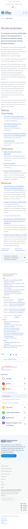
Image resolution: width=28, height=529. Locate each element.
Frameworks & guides (6, 468)
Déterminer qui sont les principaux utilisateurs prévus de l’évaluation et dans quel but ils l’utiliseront (17, 304)
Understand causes (13, 412)
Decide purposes (9, 18)
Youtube (24, 507)
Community (3, 476)
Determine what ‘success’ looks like (10, 402)
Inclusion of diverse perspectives (13, 170)
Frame (8, 389)
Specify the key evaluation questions (11, 399)
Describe (9, 407)
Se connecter (16, 1)
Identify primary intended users (9, 392)
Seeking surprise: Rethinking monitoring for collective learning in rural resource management (15, 221)
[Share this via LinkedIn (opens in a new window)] (16, 354)
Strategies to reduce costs (10, 338)
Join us (10, 1)
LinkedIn (25, 510)
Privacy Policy (4, 520)
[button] (23, 12)
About (20, 4)
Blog (12, 4)
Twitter (24, 503)
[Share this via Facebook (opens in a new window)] (13, 354)
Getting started (4, 465)
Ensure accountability (9, 163)
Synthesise (10, 418)
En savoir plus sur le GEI (8, 455)
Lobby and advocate (9, 141)
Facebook (25, 505)
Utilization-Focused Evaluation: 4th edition (15, 234)
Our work (8, 4)
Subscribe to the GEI (7, 499)
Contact (16, 4)
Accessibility (3, 518)
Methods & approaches (6, 471)
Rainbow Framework (6, 369)
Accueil (2, 18)
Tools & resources (5, 473)
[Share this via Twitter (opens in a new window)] (10, 354)
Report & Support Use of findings (13, 424)
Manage (8, 378)
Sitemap (2, 522)
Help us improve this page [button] (10, 359)
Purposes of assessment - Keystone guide (15, 202)
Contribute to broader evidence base (14, 116)
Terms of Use (3, 523)
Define (8, 384)
